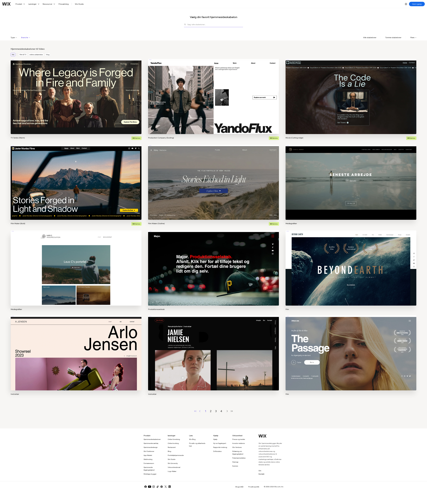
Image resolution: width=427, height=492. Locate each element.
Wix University (173, 463)
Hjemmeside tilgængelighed (149, 468)
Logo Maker (172, 471)
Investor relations (238, 443)
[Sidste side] (231, 411)
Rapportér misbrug (220, 447)
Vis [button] (76, 101)
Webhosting (148, 459)
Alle (13, 55)
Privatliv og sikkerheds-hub (197, 444)
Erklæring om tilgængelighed (237, 452)
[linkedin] (170, 487)
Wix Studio (79, 4)
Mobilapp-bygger (150, 474)
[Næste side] (227, 411)
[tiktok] (158, 487)
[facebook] (146, 487)
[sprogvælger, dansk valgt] (406, 4)
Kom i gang (416, 4)
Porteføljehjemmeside (176, 455)
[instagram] (154, 487)
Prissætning (63, 4)
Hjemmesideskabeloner (152, 439)
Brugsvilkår (239, 487)
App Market (148, 455)
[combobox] (215, 24)
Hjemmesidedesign (151, 447)
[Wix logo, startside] (6, 4)
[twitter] (166, 487)
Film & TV (23, 55)
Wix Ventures (237, 447)
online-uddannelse (36, 55)
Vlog (47, 55)
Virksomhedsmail (174, 467)
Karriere (235, 466)
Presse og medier (238, 439)
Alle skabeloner (369, 37)
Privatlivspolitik (253, 487)
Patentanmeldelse (239, 458)
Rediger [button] (76, 94)
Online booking (173, 443)
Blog (169, 451)
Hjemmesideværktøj (151, 443)
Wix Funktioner (149, 451)
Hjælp (215, 439)
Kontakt (261, 474)
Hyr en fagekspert (219, 443)
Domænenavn (149, 463)
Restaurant (172, 447)
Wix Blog (192, 439)
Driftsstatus (217, 451)
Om (260, 471)
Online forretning (174, 439)
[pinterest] (162, 487)
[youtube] (150, 487)
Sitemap (235, 462)
